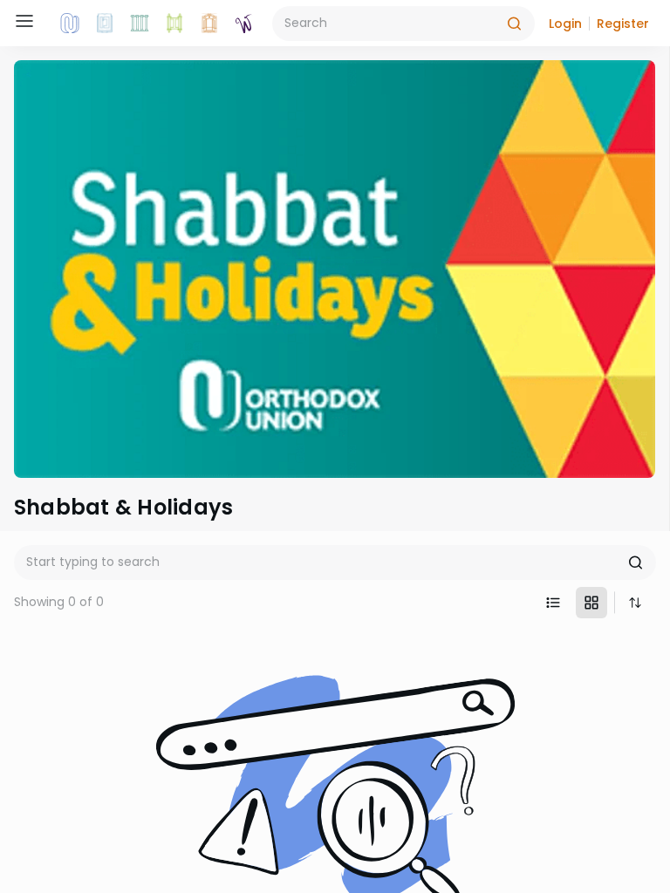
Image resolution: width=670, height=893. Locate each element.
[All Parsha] (174, 23)
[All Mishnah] (105, 23)
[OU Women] (244, 23)
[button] (565, 23)
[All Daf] (209, 23)
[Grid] (591, 602)
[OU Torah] (70, 23)
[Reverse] (635, 602)
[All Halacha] (140, 23)
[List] (553, 602)
